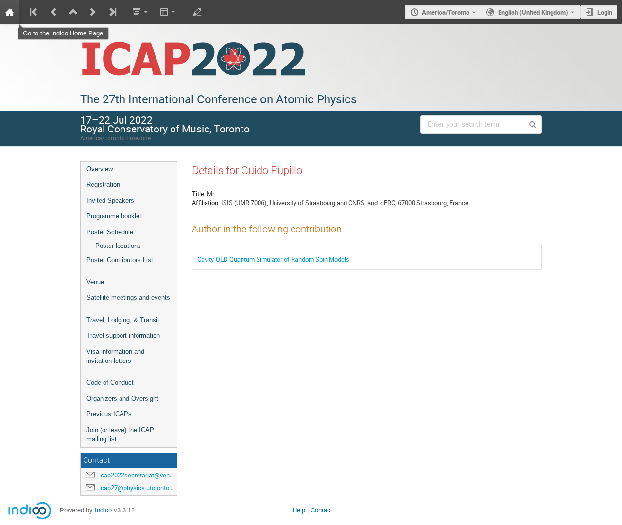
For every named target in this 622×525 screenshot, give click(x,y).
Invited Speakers (110, 200)
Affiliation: (206, 202)
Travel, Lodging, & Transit (122, 320)
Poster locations (118, 245)
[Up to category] (73, 12)
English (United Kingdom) (533, 12)
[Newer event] (93, 12)
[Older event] (54, 12)
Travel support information (123, 335)
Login (604, 12)
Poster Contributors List (119, 259)
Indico (103, 510)
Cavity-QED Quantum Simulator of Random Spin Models (273, 259)
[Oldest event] (34, 12)
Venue (95, 282)
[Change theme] (168, 12)
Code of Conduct (110, 382)
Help (299, 510)
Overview (99, 169)
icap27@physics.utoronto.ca (138, 487)
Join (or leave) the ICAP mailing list (120, 435)
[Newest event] (111, 12)
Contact (321, 510)
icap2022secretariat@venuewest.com (151, 475)
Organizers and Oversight (122, 398)
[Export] (141, 12)
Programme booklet (113, 216)
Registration (103, 184)
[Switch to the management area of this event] (197, 12)
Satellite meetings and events (128, 297)
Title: (199, 193)
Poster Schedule (109, 232)
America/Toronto (445, 12)
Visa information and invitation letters (115, 356)
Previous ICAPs (109, 414)
